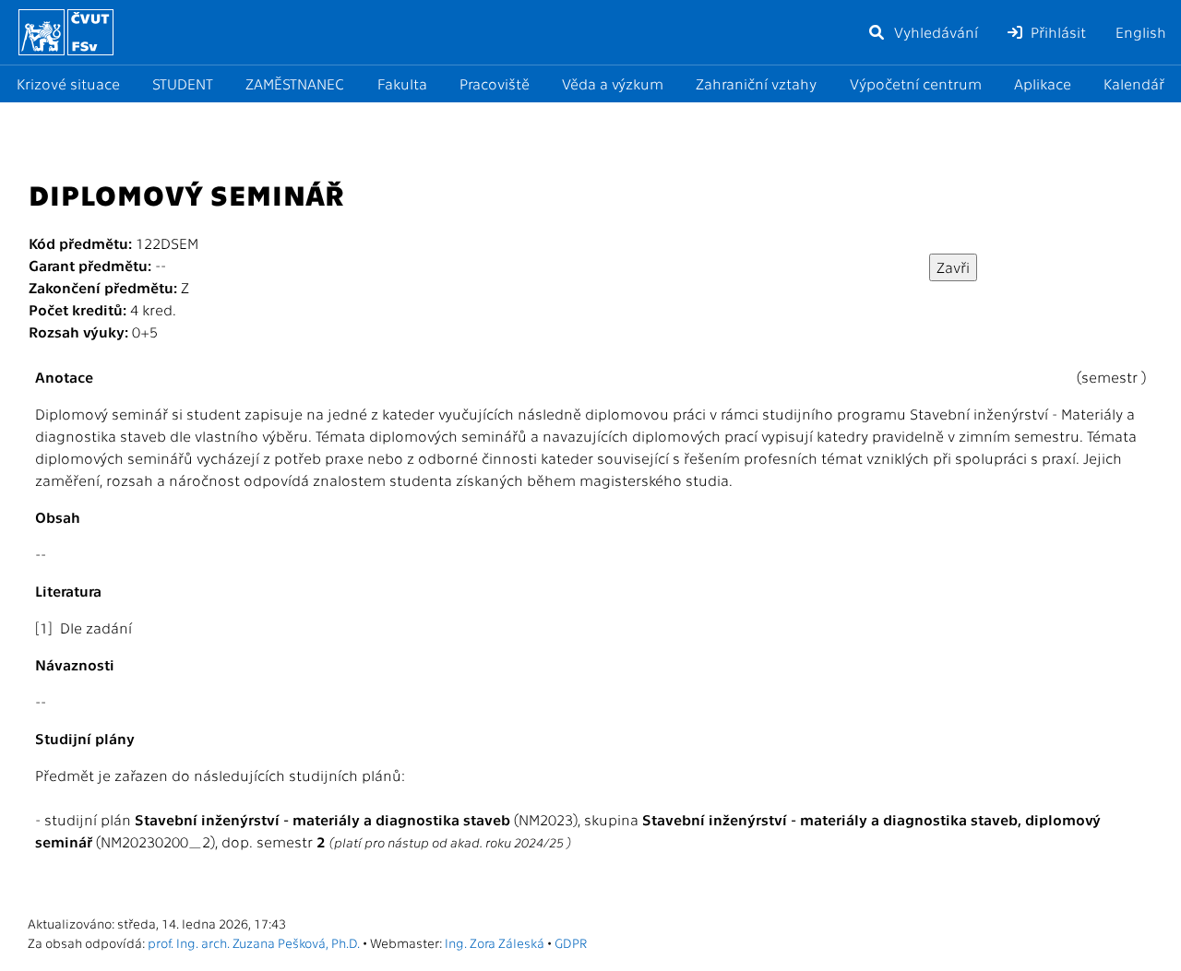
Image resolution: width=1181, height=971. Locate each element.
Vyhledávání (934, 32)
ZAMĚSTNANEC (294, 83)
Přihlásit (1056, 32)
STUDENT (182, 83)
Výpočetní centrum (916, 83)
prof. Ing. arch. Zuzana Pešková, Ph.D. (254, 942)
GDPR (571, 942)
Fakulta (402, 83)
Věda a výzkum (612, 83)
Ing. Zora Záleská (494, 942)
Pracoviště (494, 83)
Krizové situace (68, 83)
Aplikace (1042, 83)
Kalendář (1133, 83)
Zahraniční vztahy (756, 83)
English (1140, 32)
